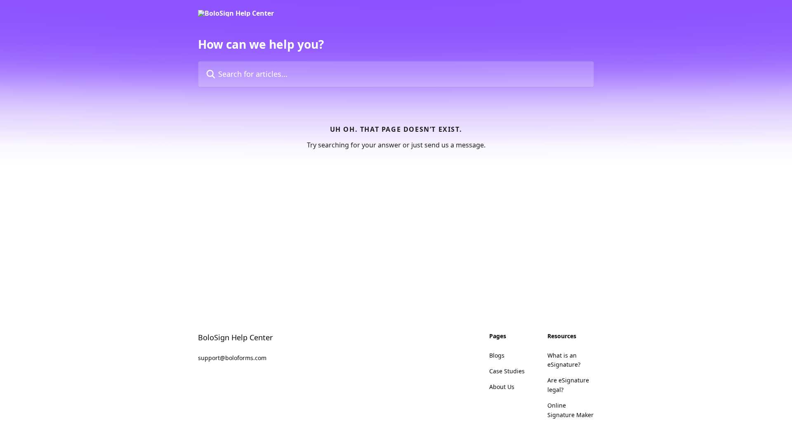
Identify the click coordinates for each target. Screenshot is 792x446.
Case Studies (507, 371)
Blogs (496, 355)
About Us (501, 387)
